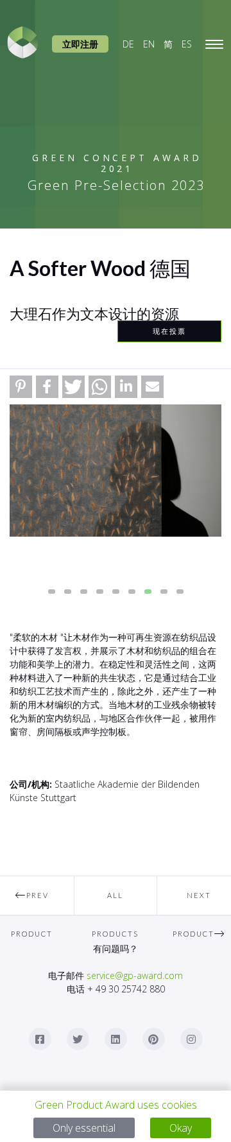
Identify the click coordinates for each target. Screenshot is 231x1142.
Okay (180, 1128)
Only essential (84, 1128)
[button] (21, 387)
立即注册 (80, 44)
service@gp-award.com (135, 975)
